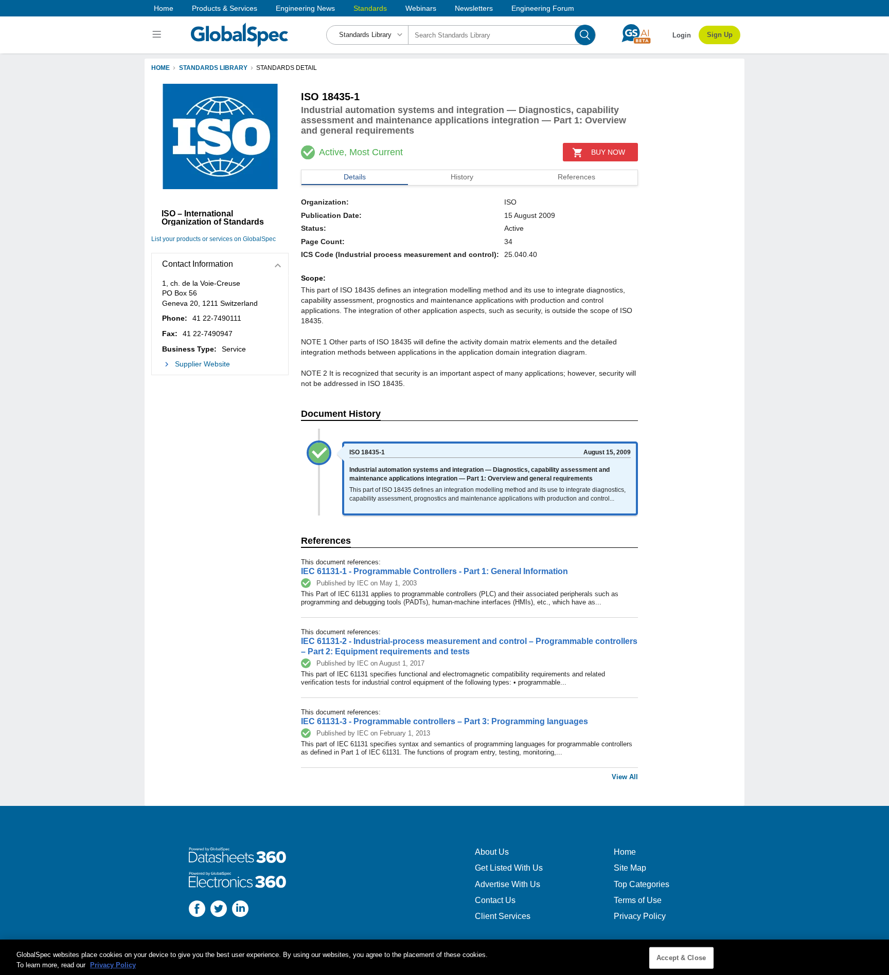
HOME (160, 67)
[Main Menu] (158, 35)
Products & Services (224, 8)
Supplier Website (202, 364)
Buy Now (608, 152)
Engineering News (305, 8)
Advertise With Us (507, 884)
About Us (492, 852)
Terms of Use (638, 900)
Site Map (630, 867)
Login (681, 35)
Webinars (420, 8)
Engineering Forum (542, 8)
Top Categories (641, 884)
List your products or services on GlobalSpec (213, 239)
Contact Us (495, 900)
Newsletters (474, 8)
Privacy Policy (640, 916)
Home (163, 8)
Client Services (502, 916)
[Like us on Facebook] (197, 909)
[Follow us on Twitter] (218, 909)
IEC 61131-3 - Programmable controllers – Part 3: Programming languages (444, 721)
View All (625, 777)
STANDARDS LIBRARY (213, 67)
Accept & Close (681, 958)
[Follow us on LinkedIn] (240, 909)
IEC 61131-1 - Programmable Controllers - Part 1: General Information (434, 571)
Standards (370, 8)
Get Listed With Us (509, 867)
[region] (444, 957)
